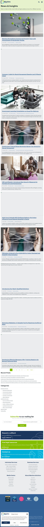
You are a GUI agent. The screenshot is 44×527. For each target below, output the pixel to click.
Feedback (33, 487)
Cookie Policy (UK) (35, 524)
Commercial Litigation (7, 392)
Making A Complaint (33, 489)
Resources (11, 482)
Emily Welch (11, 221)
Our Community (33, 484)
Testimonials (11, 485)
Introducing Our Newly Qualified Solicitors (15, 289)
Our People (33, 482)
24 (27, 369)
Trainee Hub (33, 490)
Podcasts (11, 484)
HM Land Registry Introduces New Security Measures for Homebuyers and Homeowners (19, 380)
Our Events (11, 480)
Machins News (18, 42)
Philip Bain (11, 256)
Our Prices (33, 480)
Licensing (33, 472)
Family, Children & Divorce (8, 404)
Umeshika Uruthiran (13, 326)
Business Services (4, 388)
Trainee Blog (3, 410)
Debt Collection (6, 397)
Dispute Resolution (18, 221)
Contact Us (33, 485)
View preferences (23, 522)
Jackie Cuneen (13, 113)
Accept (5, 522)
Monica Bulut (12, 150)
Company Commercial (7, 395)
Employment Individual (11, 469)
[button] (27, 514)
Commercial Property (7, 393)
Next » (31, 369)
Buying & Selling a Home (19, 185)
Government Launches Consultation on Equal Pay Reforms (20, 111)
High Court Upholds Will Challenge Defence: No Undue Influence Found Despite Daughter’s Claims (21, 382)
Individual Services (4, 398)
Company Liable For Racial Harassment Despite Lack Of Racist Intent (15, 375)
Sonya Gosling (11, 42)
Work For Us (33, 479)
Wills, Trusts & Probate (7, 407)
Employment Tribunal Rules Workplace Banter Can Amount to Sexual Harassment (17, 379)
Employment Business (33, 467)
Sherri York (11, 185)
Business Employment (21, 113)
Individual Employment (29, 113)
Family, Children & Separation (11, 464)
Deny (15, 522)
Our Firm (33, 477)
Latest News (11, 479)
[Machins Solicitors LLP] (5, 2)
